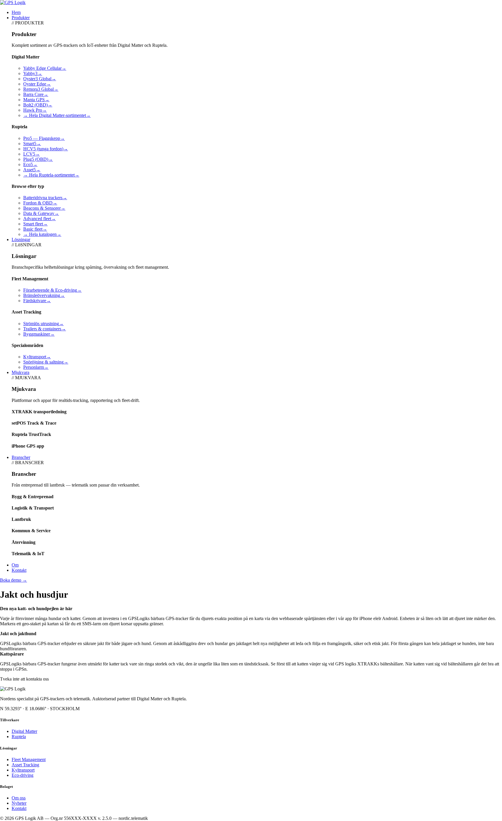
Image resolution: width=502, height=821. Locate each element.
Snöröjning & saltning (45, 361)
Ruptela (19, 736)
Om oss (19, 797)
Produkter (21, 17)
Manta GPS (36, 99)
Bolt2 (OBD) (37, 104)
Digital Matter (24, 731)
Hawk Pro (35, 110)
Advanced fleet (39, 218)
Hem (16, 12)
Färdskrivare (37, 300)
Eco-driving (22, 775)
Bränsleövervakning (44, 295)
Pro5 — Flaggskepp (44, 138)
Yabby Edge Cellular (44, 68)
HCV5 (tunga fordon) (45, 148)
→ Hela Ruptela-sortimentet (51, 174)
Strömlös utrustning (43, 323)
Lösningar (21, 239)
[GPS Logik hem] (13, 2)
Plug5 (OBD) (38, 159)
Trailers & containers (44, 328)
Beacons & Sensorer (44, 208)
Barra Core (35, 94)
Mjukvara (20, 372)
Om (15, 564)
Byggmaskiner (39, 334)
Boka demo (13, 580)
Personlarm (36, 367)
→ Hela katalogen (42, 234)
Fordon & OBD (40, 202)
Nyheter (19, 803)
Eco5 (30, 164)
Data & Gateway (41, 213)
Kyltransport (37, 356)
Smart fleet (35, 223)
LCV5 (31, 154)
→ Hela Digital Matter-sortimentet (57, 115)
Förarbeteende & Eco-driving (52, 290)
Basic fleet (35, 229)
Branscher (21, 457)
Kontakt (19, 570)
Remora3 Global (40, 89)
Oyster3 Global (39, 78)
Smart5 (32, 143)
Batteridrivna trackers (45, 197)
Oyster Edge (37, 83)
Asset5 (31, 169)
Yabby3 (32, 73)
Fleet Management (29, 759)
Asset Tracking (25, 764)
